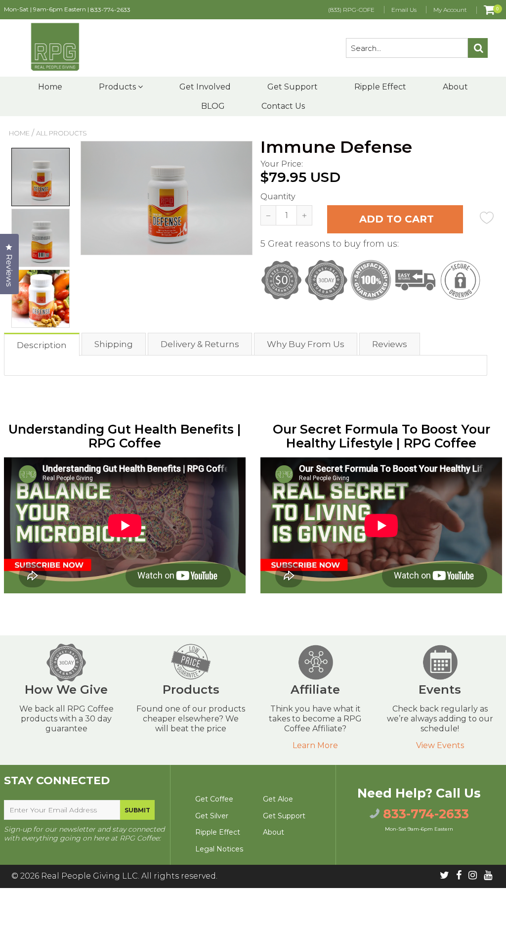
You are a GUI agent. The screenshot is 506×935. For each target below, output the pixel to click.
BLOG (213, 106)
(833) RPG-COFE (351, 9)
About (455, 86)
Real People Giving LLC (89, 876)
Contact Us (283, 106)
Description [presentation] (42, 345)
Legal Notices (219, 849)
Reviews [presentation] (389, 344)
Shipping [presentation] (113, 344)
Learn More (315, 745)
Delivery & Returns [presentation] (200, 344)
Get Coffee (214, 799)
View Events (440, 745)
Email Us (404, 9)
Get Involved (205, 86)
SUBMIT (137, 810)
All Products (61, 133)
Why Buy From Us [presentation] (305, 344)
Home (50, 86)
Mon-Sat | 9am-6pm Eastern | (67, 9)
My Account (450, 9)
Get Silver (211, 815)
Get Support (292, 86)
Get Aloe (278, 799)
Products (118, 86)
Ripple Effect (380, 86)
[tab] (42, 344)
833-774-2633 (110, 9)
